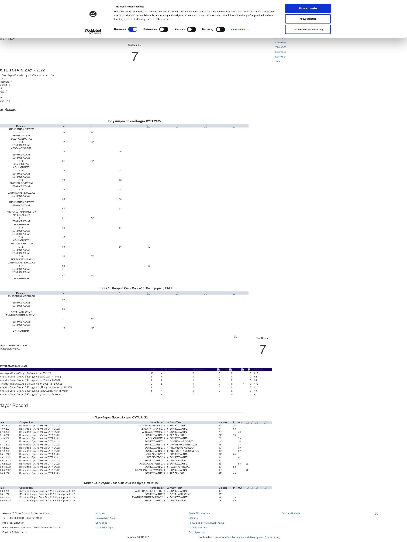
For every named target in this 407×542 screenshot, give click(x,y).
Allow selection (308, 18)
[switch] (163, 29)
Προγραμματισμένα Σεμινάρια (206, 522)
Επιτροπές (101, 522)
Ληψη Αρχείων (196, 532)
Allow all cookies (308, 8)
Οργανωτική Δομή (106, 517)
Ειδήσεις (193, 517)
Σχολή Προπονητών (199, 513)
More (277, 61)
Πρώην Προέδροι (105, 527)
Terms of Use (174, 537)
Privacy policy (158, 537)
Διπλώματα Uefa (198, 527)
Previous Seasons (291, 513)
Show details (238, 29)
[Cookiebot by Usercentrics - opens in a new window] (93, 31)
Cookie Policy (190, 537)
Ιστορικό (100, 513)
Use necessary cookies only (308, 29)
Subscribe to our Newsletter (387, 518)
